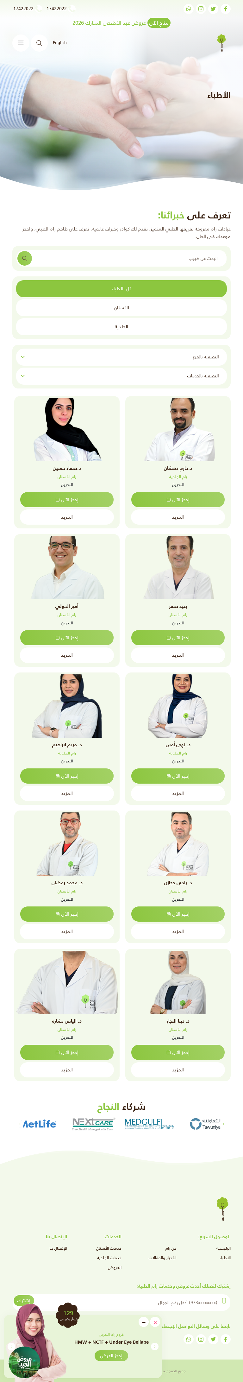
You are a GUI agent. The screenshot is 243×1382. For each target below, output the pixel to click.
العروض (115, 1267)
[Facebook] (226, 9)
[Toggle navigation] (20, 43)
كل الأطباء (121, 288)
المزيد (178, 517)
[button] (11, 1347)
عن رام (170, 1248)
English (60, 42)
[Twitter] (213, 9)
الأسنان (121, 307)
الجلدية (121, 326)
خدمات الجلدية (109, 1257)
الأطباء (225, 1257)
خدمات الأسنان (109, 1248)
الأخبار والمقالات (162, 1257)
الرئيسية (223, 1248)
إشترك (23, 1300)
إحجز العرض (111, 1355)
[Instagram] (201, 9)
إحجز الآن (181, 499)
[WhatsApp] (189, 9)
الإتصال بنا (58, 1248)
